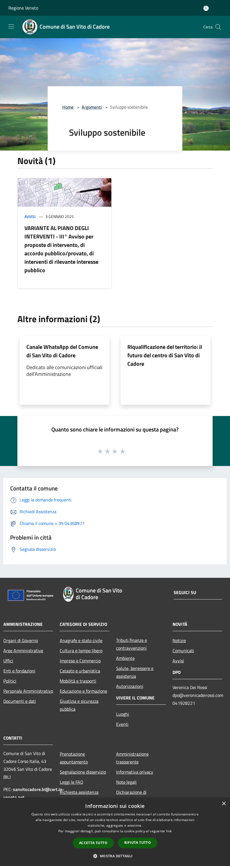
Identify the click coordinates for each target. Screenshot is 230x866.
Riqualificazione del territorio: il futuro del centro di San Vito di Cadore (164, 355)
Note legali (126, 782)
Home (67, 107)
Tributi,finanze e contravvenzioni (131, 644)
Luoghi (122, 714)
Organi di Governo (20, 640)
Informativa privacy (134, 772)
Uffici (8, 660)
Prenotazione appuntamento (74, 758)
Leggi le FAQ (71, 782)
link (169, 831)
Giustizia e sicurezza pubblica (79, 705)
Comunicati (183, 650)
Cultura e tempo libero (81, 650)
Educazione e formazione (83, 691)
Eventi (122, 724)
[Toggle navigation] (11, 26)
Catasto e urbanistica (80, 670)
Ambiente (125, 658)
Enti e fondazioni (19, 670)
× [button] (224, 804)
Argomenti (92, 107)
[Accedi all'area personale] (206, 8)
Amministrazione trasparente (132, 758)
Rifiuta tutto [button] (137, 842)
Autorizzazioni (129, 686)
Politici (9, 681)
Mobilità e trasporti (78, 681)
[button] (114, 856)
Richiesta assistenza (79, 792)
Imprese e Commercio (80, 660)
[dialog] (115, 832)
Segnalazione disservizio (83, 772)
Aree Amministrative (23, 650)
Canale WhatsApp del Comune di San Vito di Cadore (62, 351)
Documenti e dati (19, 701)
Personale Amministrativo (28, 691)
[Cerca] (218, 27)
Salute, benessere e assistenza (134, 672)
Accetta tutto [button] (93, 842)
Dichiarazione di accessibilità (131, 796)
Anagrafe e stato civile (81, 640)
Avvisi (30, 216)
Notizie (179, 640)
